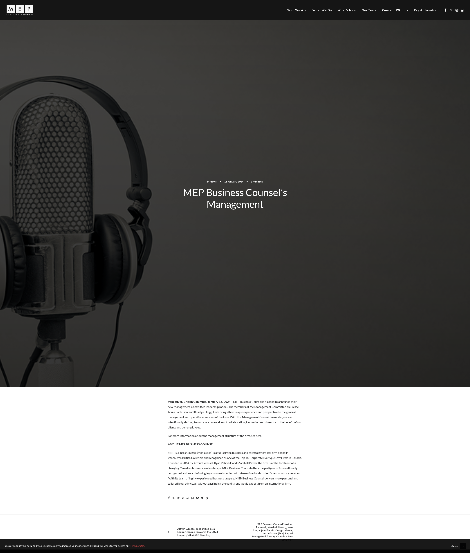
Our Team (369, 10)
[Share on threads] (178, 498)
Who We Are (297, 10)
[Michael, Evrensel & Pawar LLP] (26, 10)
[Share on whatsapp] (192, 498)
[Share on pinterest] (183, 498)
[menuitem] (297, 10)
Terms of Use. (137, 545)
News (213, 181)
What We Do (322, 10)
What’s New (347, 10)
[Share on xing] (202, 498)
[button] (445, 10)
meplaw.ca (204, 452)
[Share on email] (207, 498)
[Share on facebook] (169, 498)
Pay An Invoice (425, 10)
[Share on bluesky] (197, 498)
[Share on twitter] (173, 498)
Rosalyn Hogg (203, 412)
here (258, 435)
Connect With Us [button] (395, 10)
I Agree (454, 546)
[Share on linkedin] (188, 498)
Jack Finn (182, 412)
